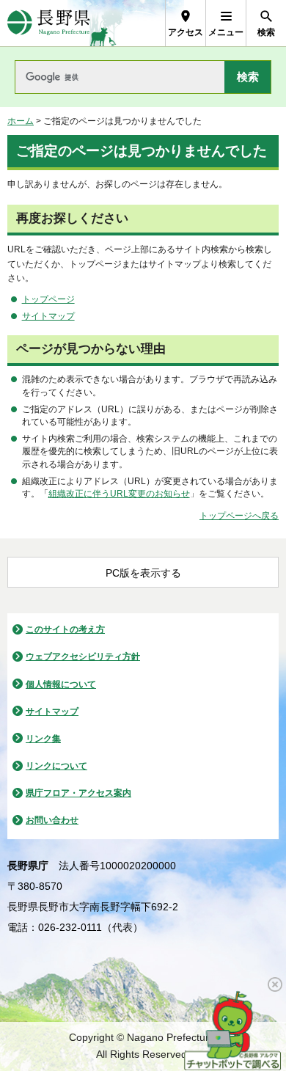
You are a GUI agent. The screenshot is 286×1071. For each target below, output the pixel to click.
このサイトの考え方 (65, 629)
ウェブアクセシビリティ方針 (83, 656)
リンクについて (56, 766)
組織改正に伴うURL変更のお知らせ (119, 494)
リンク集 (43, 739)
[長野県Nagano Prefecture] (48, 23)
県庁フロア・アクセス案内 (78, 793)
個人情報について (61, 684)
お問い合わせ (52, 820)
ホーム (20, 121)
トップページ (48, 299)
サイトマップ (48, 316)
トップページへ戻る (239, 516)
